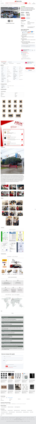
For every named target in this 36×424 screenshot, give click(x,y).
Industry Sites (24, 417)
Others (10, 400)
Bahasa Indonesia (20, 419)
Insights (19, 418)
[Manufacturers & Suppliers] (18, 1)
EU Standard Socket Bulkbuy (9, 413)
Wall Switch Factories (23, 410)
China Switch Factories (3, 410)
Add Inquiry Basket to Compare (10, 23)
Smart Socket (2, 400)
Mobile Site (17, 418)
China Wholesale (17, 417)
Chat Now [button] (30, 70)
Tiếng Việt (17, 419)
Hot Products (3, 417)
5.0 (27, 63)
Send (6, 366)
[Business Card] (34, 65)
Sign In (22, 58)
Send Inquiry (30, 68)
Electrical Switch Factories (17, 410)
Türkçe (14, 419)
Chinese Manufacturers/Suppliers (12, 417)
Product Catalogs (11, 397)
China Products (6, 417)
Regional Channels (28, 417)
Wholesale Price (21, 417)
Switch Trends (2, 413)
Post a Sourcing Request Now (9, 367)
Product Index (32, 417)
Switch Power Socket (29, 410)
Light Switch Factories (10, 410)
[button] (21, 63)
